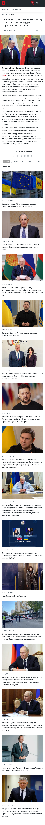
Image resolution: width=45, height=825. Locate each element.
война (29, 161)
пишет (4, 75)
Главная (4, 14)
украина (37, 161)
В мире (6, 161)
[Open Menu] (41, 3)
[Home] (3, 3)
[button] (6, 9)
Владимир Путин (18, 161)
